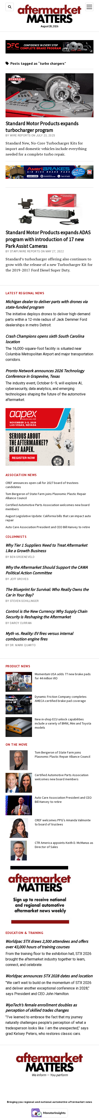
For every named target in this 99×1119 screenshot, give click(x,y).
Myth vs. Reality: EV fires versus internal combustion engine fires (39, 636)
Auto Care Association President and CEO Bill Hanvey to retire (48, 527)
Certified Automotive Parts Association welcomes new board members (48, 507)
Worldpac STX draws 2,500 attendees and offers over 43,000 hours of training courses (47, 944)
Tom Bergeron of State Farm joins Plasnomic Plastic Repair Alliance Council (46, 496)
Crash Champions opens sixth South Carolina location (45, 338)
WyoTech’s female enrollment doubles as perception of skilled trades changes (41, 1007)
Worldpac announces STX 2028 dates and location (49, 975)
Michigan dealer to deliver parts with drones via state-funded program (46, 304)
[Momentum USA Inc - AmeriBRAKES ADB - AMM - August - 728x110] (49, 177)
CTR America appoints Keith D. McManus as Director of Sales (64, 845)
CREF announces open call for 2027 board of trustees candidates (42, 485)
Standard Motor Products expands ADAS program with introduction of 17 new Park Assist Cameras (48, 239)
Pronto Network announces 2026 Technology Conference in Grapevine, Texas (45, 373)
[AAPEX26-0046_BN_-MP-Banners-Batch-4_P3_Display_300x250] (40, 464)
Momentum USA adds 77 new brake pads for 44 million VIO (63, 676)
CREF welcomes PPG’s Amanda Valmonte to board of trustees (63, 822)
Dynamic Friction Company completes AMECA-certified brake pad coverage (61, 699)
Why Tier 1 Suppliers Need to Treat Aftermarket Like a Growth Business (46, 547)
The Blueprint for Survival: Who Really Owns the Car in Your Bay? (47, 592)
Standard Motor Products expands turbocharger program (42, 126)
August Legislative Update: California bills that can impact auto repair (48, 518)
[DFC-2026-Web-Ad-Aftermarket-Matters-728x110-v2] (49, 52)
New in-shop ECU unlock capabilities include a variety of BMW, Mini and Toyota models (63, 723)
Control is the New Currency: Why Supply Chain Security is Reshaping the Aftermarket (46, 614)
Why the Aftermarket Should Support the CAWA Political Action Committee (47, 570)
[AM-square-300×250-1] (40, 922)
